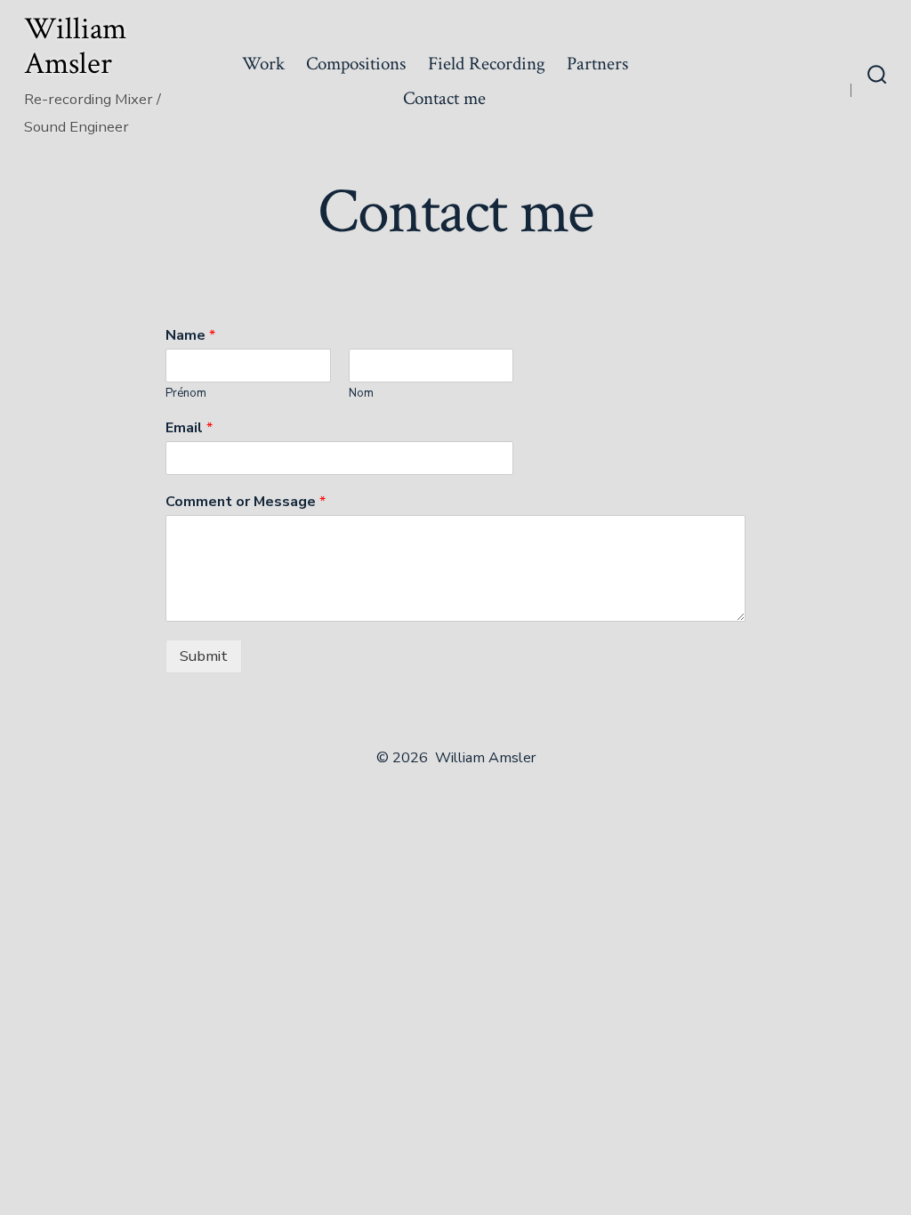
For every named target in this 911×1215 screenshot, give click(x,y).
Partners (597, 64)
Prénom (185, 393)
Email (189, 428)
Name (190, 335)
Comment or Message (245, 502)
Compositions (356, 64)
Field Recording (486, 64)
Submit (204, 656)
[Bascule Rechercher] (877, 76)
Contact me (444, 98)
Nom (361, 393)
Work (263, 64)
